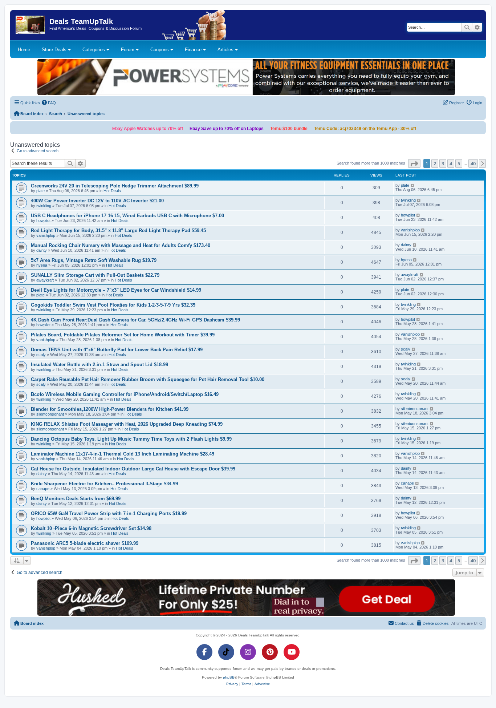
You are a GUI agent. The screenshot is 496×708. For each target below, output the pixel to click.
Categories (94, 49)
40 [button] (473, 163)
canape (42, 488)
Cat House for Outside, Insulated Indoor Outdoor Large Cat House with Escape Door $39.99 (133, 469)
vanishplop (45, 235)
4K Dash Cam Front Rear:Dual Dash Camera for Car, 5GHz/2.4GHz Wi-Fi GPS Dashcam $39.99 (135, 320)
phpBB (229, 677)
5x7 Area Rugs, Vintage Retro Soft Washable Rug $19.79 (93, 260)
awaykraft (45, 280)
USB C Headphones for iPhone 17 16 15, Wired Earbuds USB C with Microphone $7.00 (127, 215)
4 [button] (451, 163)
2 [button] (435, 163)
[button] (414, 163)
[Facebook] (204, 652)
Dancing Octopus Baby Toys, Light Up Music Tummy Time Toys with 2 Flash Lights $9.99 (131, 439)
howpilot (43, 220)
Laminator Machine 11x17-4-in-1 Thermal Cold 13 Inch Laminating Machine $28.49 (122, 454)
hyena (41, 265)
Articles (226, 49)
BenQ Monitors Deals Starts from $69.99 (76, 498)
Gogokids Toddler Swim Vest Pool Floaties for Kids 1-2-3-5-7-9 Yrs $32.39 (113, 305)
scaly (41, 354)
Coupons (160, 49)
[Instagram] (248, 652)
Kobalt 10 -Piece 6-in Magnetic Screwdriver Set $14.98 (91, 528)
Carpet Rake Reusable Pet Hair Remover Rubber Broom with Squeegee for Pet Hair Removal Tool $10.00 (147, 379)
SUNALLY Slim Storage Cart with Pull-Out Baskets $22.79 (95, 275)
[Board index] (30, 25)
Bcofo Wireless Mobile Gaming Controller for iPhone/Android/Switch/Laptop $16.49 (125, 394)
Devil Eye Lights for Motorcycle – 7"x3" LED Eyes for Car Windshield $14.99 (116, 290)
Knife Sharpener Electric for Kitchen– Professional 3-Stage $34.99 (104, 483)
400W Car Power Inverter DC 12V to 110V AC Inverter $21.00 (97, 200)
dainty (41, 250)
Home (24, 49)
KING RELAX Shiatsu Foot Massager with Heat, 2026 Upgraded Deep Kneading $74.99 (127, 424)
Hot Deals (112, 191)
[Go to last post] (412, 185)
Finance (194, 49)
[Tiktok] (226, 652)
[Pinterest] (270, 652)
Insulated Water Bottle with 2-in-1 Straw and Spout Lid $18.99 (99, 364)
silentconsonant (50, 414)
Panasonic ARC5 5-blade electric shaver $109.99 (84, 543)
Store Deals (55, 49)
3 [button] (443, 163)
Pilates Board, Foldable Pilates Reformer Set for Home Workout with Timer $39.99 (123, 334)
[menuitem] (49, 102)
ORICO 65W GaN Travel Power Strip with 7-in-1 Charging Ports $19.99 (109, 513)
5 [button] (459, 163)
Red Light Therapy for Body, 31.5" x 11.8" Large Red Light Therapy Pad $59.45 (118, 230)
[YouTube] (292, 652)
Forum (128, 49)
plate (40, 191)
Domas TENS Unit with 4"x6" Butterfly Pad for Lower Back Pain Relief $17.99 (117, 349)
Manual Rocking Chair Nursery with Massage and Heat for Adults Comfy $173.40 (120, 245)
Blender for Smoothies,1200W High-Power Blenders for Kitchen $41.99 (109, 409)
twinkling (43, 205)
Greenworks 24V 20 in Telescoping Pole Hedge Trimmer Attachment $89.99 (115, 186)
